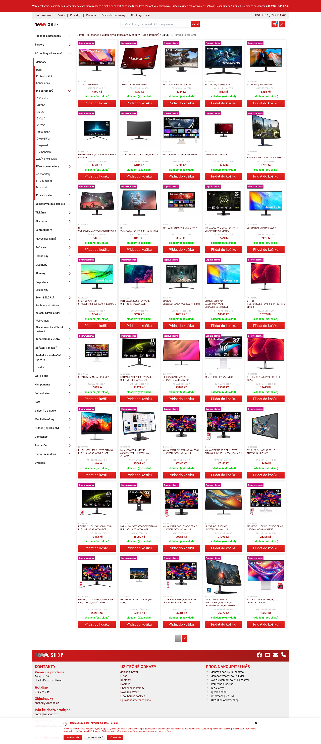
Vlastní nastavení (94, 737)
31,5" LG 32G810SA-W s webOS (219, 377)
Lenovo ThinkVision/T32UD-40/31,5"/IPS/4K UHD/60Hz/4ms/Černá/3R (135, 453)
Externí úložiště (44, 297)
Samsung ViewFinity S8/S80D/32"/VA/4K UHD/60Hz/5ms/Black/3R (216, 304)
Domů (80, 34)
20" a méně (43, 132)
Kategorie (92, 34)
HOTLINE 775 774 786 (270, 15)
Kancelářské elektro (47, 339)
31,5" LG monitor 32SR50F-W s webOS (180, 154)
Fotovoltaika (42, 393)
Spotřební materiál (46, 454)
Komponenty (42, 384)
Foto (37, 402)
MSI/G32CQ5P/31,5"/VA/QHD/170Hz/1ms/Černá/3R (97, 156)
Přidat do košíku (97, 103)
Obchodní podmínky (114, 15)
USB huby (41, 264)
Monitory (40, 62)
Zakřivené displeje (46, 158)
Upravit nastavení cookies (135, 700)
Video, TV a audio (45, 410)
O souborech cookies (132, 696)
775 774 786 (42, 691)
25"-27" (41, 111)
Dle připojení (44, 152)
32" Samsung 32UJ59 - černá (260, 84)
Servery (39, 44)
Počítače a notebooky (48, 35)
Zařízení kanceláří (46, 347)
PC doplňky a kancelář (48, 53)
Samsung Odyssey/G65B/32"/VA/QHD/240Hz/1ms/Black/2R (181, 302)
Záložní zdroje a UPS (48, 313)
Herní (39, 69)
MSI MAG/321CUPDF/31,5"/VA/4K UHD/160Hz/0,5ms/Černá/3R (136, 378)
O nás (61, 15)
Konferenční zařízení (47, 305)
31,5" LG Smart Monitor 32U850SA (93, 377)
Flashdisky (41, 256)
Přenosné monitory (47, 166)
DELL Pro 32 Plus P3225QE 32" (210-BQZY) (263, 378)
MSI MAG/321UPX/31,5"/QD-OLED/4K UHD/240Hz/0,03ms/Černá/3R (180, 528)
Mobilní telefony (44, 419)
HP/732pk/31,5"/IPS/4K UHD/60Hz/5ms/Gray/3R (216, 528)
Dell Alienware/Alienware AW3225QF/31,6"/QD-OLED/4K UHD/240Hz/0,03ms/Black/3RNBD (220, 602)
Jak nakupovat (43, 15)
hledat (195, 24)
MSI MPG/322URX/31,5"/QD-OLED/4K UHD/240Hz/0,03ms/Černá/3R (180, 601)
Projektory (41, 282)
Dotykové (41, 187)
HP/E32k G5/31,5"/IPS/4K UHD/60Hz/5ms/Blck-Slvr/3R (176, 378)
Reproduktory (43, 230)
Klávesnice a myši (46, 238)
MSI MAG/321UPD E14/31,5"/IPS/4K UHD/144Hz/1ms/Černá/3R (221, 229)
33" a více (42, 98)
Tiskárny (40, 212)
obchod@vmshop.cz (47, 703)
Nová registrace (140, 15)
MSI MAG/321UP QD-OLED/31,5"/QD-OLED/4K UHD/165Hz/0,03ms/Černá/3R (223, 451)
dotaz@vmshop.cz (46, 714)
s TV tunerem (44, 180)
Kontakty (75, 15)
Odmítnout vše (72, 737)
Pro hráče (41, 445)
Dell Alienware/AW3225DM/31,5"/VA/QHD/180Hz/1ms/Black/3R (266, 156)
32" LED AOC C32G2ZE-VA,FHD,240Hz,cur (139, 154)
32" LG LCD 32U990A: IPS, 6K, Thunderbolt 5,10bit (260, 601)
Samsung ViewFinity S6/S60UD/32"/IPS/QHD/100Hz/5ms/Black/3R (97, 302)
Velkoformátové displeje (50, 203)
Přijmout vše (115, 737)
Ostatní (39, 367)
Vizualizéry (41, 289)
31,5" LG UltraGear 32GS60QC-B (177, 84)
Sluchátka (41, 221)
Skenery (40, 273)
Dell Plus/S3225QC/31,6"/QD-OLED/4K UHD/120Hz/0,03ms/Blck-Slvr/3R (95, 451)
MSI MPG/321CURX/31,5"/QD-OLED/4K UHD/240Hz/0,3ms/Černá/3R (96, 601)
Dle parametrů (45, 90)
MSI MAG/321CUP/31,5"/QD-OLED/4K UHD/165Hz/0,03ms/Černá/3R (95, 528)
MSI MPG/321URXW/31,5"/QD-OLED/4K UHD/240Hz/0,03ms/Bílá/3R (265, 528)
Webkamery (42, 320)
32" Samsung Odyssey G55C (218, 84)
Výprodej (40, 462)
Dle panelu (43, 145)
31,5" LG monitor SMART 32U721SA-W (180, 228)
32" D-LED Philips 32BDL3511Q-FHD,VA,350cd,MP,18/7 (261, 451)
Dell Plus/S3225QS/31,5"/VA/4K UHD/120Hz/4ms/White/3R (135, 302)
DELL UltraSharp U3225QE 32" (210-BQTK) (136, 601)
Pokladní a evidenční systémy (48, 357)
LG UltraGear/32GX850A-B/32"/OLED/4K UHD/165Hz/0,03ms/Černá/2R (138, 528)
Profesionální (44, 76)
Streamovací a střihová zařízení (49, 329)
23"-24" (41, 118)
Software (40, 247)
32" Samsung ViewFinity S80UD (261, 228)
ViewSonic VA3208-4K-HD (216, 154)
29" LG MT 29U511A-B (88, 84)
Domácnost (41, 436)
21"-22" (41, 125)
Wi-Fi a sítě (41, 375)
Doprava (91, 15)
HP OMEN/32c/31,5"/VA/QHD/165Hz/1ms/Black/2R (97, 229)
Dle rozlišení (44, 138)
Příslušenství (44, 195)
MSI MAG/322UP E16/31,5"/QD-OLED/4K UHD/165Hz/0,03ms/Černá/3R (181, 451)
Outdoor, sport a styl (47, 428)
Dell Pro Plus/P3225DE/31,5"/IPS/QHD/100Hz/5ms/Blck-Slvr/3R (266, 304)
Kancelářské (43, 83)
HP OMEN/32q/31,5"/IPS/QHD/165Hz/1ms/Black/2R (139, 229)
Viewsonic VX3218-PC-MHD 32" (134, 84)
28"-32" (41, 105)
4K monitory (43, 174)
